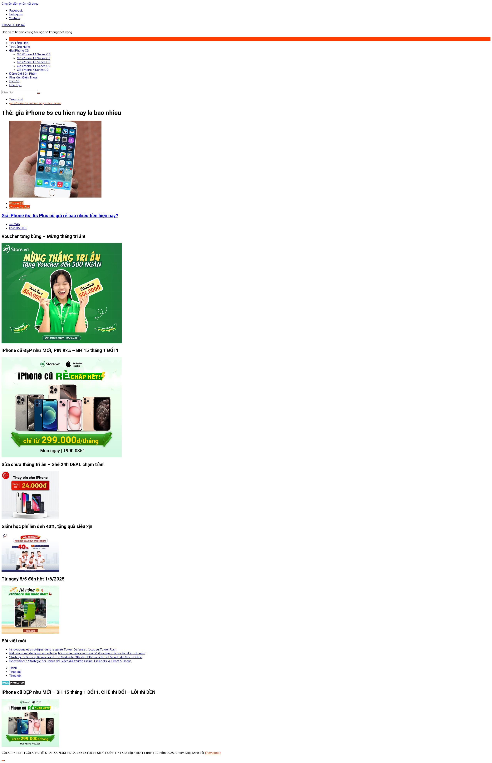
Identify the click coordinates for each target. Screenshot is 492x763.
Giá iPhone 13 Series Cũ (33, 58)
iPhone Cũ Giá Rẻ (13, 25)
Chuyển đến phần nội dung (20, 3)
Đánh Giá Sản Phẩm (23, 73)
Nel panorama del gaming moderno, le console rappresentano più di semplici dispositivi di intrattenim (77, 653)
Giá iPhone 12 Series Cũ (33, 62)
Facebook (16, 10)
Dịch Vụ (14, 81)
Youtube (14, 18)
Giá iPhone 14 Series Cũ (33, 54)
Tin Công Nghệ (19, 46)
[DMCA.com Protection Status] (13, 684)
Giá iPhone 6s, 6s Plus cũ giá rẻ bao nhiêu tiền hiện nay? (60, 215)
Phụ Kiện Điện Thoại (23, 77)
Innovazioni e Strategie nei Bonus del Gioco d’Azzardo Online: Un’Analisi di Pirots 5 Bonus (70, 661)
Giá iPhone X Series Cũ (32, 70)
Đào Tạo (15, 85)
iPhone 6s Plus (19, 207)
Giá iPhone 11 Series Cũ (33, 66)
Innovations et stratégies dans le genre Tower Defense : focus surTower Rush (62, 649)
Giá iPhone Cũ (19, 50)
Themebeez (212, 753)
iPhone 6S (16, 203)
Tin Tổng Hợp (18, 43)
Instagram (16, 14)
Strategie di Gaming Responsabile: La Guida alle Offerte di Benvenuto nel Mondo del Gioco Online (75, 657)
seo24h (14, 224)
